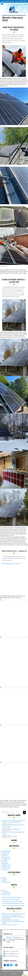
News (3, 877)
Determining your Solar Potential (10, 829)
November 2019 (6, 865)
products (4, 879)
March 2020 (5, 863)
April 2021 (4, 855)
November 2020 (6, 859)
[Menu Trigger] (2, 3)
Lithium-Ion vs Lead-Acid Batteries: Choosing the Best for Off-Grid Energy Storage (13, 821)
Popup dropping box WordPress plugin (12, 899)
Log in (3, 890)
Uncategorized (6, 882)
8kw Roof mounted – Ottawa (14, 28)
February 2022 (6, 852)
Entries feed (5, 891)
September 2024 (6, 851)
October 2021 (5, 854)
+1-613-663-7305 (21, 1)
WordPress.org (6, 894)
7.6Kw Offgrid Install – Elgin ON (14, 280)
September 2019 (6, 866)
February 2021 (6, 857)
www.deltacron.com (13, 956)
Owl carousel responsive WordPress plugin (13, 903)
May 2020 (4, 860)
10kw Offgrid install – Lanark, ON (14, 551)
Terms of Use (14, 974)
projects (4, 880)
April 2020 (4, 862)
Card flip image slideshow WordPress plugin (13, 901)
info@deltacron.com (9, 1)
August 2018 (5, 869)
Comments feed (6, 893)
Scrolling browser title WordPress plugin (12, 905)
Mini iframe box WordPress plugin (11, 897)
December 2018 (6, 868)
